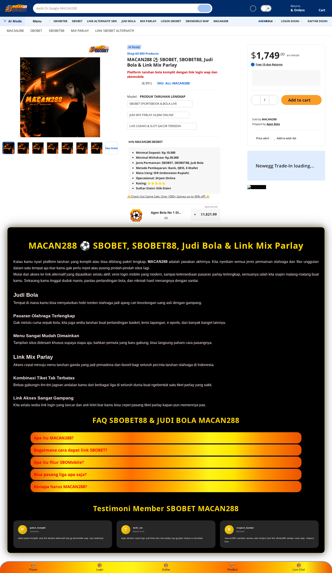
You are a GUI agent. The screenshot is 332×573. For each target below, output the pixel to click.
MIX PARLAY (80, 30)
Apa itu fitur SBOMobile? (59, 462)
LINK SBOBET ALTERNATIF (114, 30)
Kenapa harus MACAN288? (60, 486)
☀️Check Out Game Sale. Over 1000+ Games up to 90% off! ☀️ (168, 196)
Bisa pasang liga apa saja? (60, 474)
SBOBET (36, 30)
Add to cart (300, 100)
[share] (117, 63)
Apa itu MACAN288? (54, 438)
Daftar (166, 569)
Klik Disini (163, 188)
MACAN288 (15, 30)
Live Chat (299, 569)
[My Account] (280, 8)
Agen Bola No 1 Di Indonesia (164, 213)
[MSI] (100, 49)
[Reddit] (116, 71)
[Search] (204, 8)
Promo (33, 569)
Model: (156, 96)
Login (99, 569)
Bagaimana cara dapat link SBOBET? (70, 450)
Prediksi (232, 569)
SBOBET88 (56, 30)
